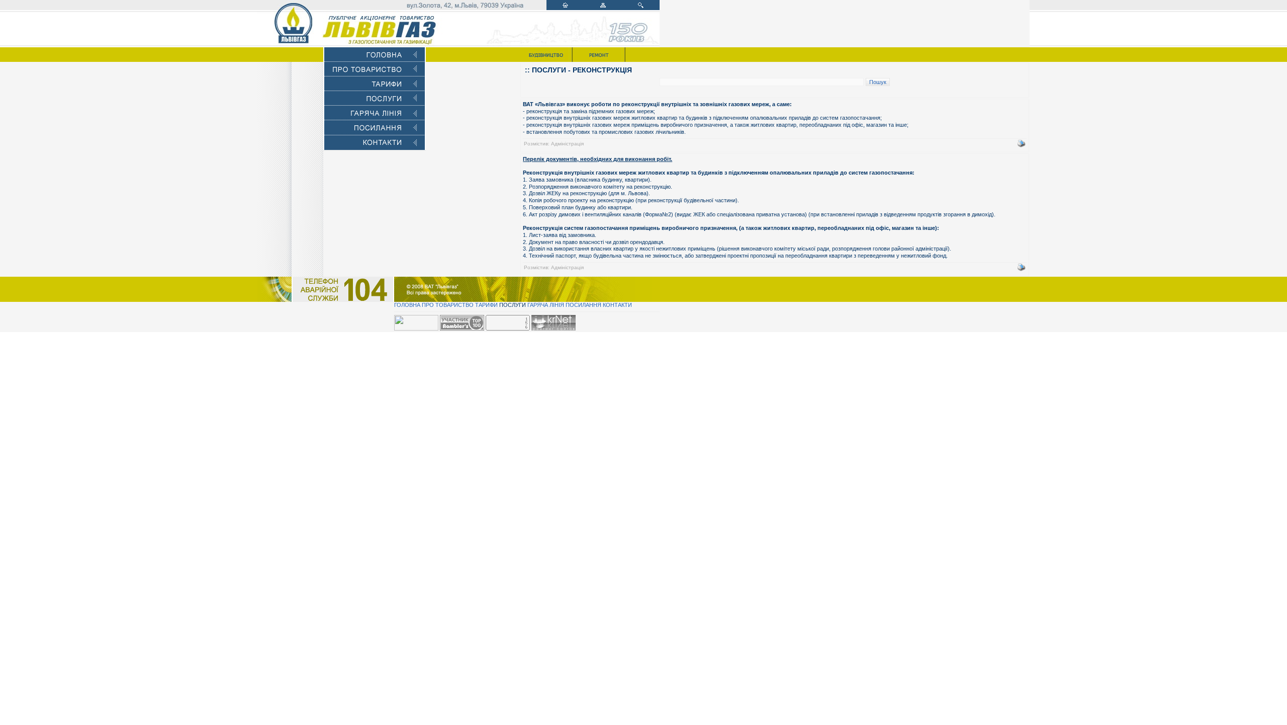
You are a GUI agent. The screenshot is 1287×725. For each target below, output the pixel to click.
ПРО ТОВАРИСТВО (448, 305)
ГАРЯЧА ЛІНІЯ (545, 305)
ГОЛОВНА (407, 305)
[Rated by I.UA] (416, 329)
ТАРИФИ (486, 305)
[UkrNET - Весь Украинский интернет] (553, 329)
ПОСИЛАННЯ (583, 305)
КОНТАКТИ (617, 305)
